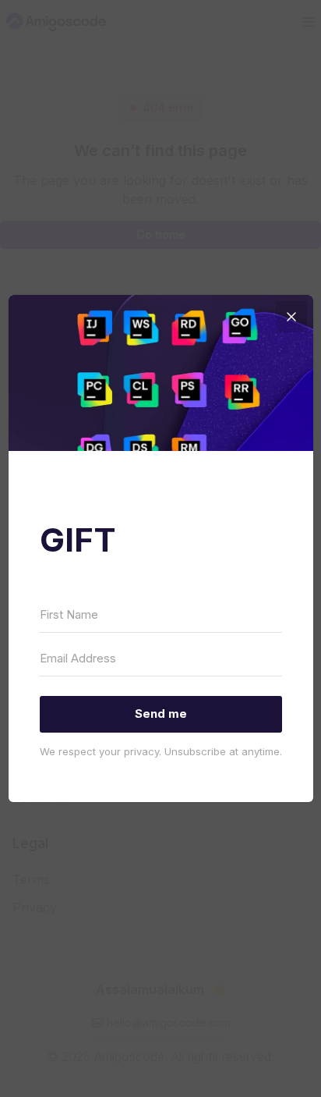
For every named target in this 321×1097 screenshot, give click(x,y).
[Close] (291, 316)
